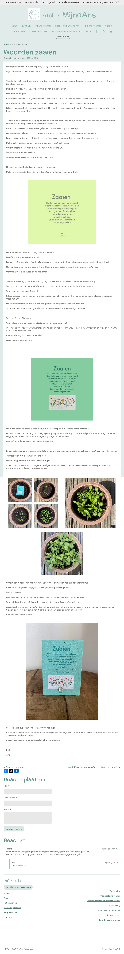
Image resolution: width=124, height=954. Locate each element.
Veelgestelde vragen (110, 895)
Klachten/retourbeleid (109, 920)
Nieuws (7, 893)
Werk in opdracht (12, 907)
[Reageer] (117, 848)
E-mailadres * (10, 797)
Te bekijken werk (11, 902)
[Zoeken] (104, 31)
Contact (8, 917)
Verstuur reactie (14, 828)
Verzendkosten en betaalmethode (103, 900)
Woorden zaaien (19, 44)
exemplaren (20, 735)
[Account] (97, 31)
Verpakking (114, 905)
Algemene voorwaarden (109, 910)
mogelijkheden (10, 912)
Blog (6, 898)
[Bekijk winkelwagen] (111, 31)
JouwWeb (116, 949)
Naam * (7, 785)
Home (6, 44)
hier (53, 727)
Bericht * (8, 809)
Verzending (114, 891)
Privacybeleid (113, 915)
